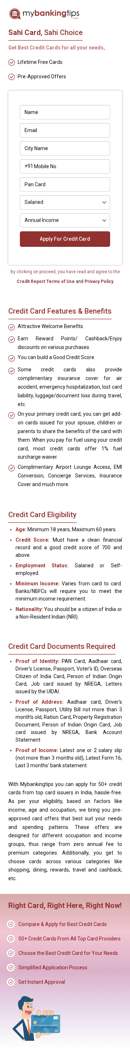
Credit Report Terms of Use (46, 281)
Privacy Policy (98, 281)
